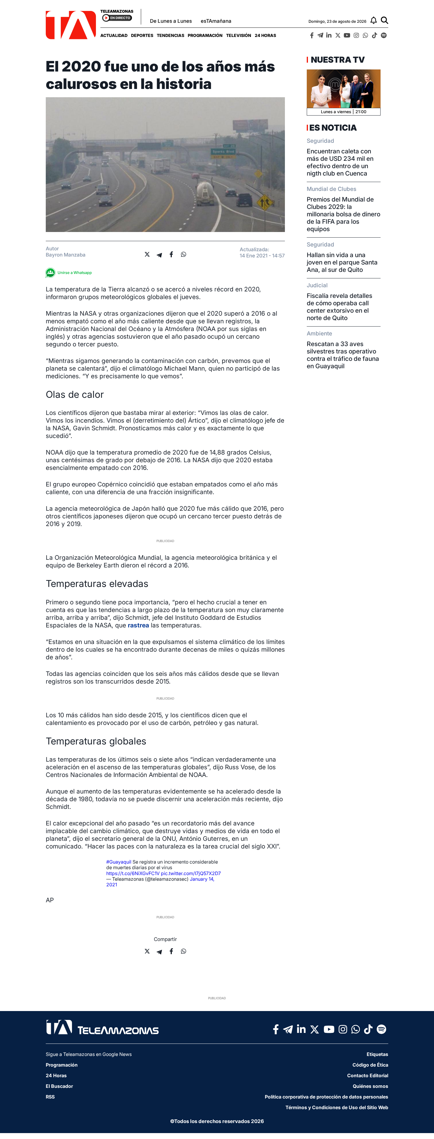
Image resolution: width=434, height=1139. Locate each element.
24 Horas (265, 35)
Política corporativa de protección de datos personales (326, 1097)
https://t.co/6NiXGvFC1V (133, 873)
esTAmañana (216, 21)
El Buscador (59, 1086)
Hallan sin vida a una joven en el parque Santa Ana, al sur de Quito (342, 262)
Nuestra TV (337, 60)
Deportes (142, 35)
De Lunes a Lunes (171, 21)
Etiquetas (377, 1054)
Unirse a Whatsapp (75, 272)
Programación (205, 35)
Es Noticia (333, 128)
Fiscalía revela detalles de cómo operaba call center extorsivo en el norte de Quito (339, 307)
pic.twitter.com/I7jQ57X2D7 (191, 873)
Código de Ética (370, 1065)
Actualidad (114, 35)
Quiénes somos (370, 1086)
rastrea (138, 625)
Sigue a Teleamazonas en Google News (89, 1054)
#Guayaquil (118, 862)
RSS (50, 1097)
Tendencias (170, 35)
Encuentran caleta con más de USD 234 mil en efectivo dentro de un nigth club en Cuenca (340, 162)
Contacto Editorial (367, 1075)
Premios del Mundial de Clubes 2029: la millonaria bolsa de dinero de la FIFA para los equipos (343, 214)
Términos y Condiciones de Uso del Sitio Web (336, 1107)
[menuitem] (114, 35)
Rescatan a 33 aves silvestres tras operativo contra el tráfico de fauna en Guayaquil (343, 355)
